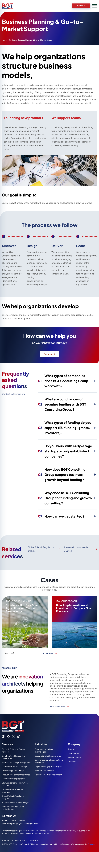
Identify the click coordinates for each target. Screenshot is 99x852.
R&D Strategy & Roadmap (13, 770)
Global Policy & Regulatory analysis (41, 549)
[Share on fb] (8, 736)
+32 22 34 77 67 (14, 820)
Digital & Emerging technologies (48, 766)
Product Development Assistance (16, 774)
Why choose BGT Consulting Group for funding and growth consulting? (65, 498)
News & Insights (74, 757)
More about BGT (57, 706)
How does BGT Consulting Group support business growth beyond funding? (61, 474)
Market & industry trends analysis (76, 549)
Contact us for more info (13, 394)
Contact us (81, 6)
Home (4, 40)
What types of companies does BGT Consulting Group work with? (63, 381)
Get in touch (49, 354)
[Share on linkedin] (3, 736)
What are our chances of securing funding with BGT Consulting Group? (62, 404)
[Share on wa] (18, 736)
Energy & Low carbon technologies (44, 750)
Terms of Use (20, 840)
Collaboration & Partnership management (13, 757)
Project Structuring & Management (16, 762)
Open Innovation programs (13, 778)
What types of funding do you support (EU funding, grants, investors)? (64, 427)
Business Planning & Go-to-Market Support (13, 807)
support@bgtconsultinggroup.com (24, 823)
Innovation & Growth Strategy (14, 766)
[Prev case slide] (6, 653)
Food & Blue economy (44, 770)
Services (12, 40)
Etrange (91, 844)
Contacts (72, 761)
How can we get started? (61, 516)
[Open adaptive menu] (94, 5)
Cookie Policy (32, 840)
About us (71, 749)
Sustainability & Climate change (48, 756)
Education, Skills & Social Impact (48, 774)
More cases (47, 653)
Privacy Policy (7, 840)
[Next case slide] (12, 653)
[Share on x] (13, 736)
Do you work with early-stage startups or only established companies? (65, 451)
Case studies (73, 753)
